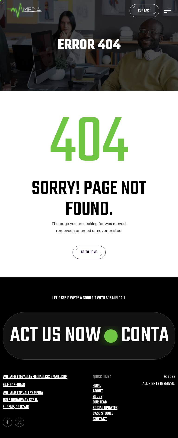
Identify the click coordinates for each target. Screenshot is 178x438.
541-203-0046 (14, 385)
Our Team (100, 402)
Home (97, 385)
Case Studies (103, 413)
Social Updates (105, 408)
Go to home (89, 252)
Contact (144, 11)
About (98, 391)
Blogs (97, 397)
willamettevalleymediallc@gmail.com (35, 377)
